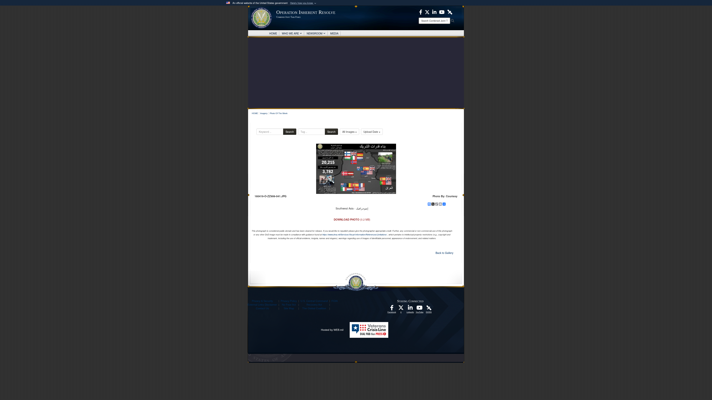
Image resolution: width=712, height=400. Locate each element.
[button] (303, 3)
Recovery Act (314, 304)
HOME (273, 33)
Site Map (289, 308)
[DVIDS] (429, 307)
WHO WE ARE (290, 33)
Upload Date (371, 132)
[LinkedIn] (410, 308)
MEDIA (334, 33)
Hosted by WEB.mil (332, 329)
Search (290, 132)
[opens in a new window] (391, 308)
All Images (348, 132)
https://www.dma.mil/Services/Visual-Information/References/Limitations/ (354, 234)
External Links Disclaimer (262, 304)
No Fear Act (289, 304)
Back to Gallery (444, 253)
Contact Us (262, 308)
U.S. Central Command (314, 300)
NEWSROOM (314, 33)
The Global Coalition (314, 308)
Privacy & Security (262, 300)
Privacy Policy (289, 300)
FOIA (335, 300)
